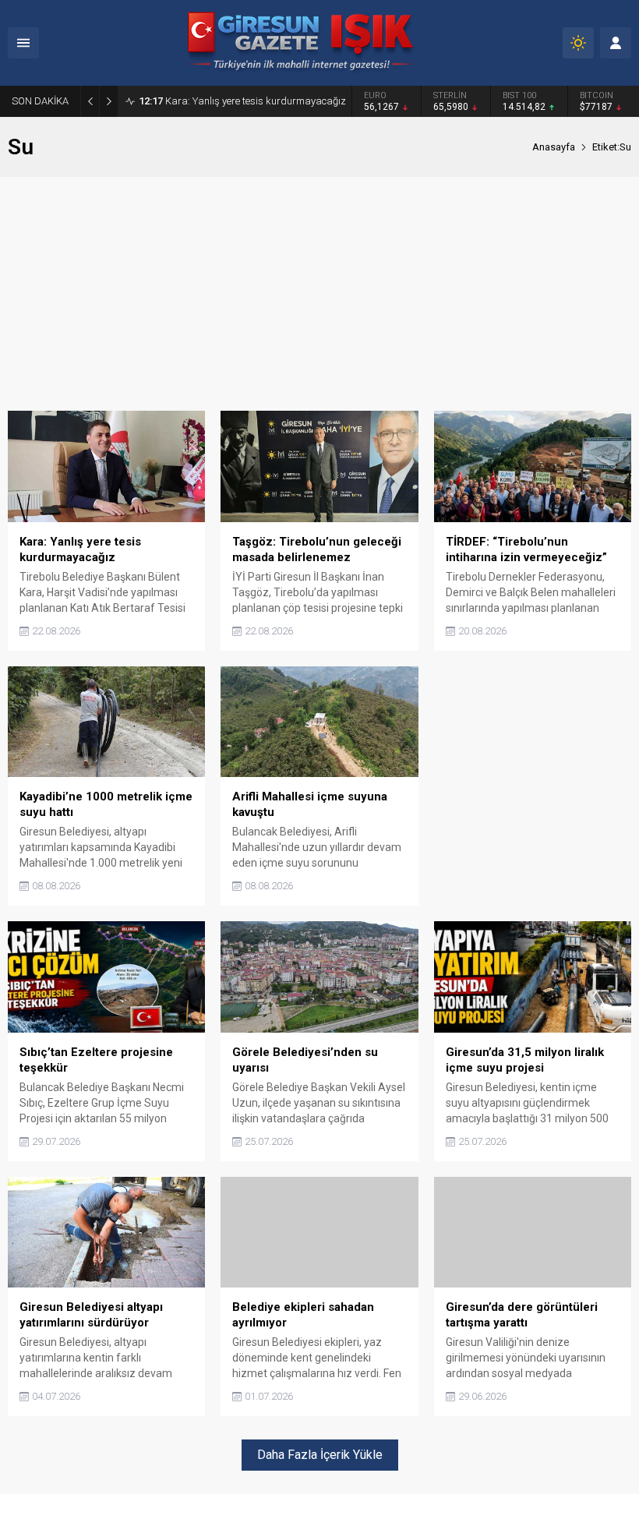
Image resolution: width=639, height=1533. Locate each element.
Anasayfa (553, 147)
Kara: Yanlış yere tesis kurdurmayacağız (242, 101)
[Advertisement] (319, 294)
